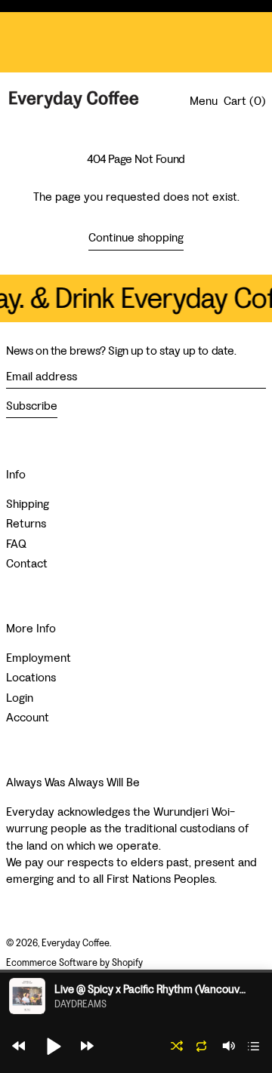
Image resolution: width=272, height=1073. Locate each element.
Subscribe (31, 406)
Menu (204, 101)
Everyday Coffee (76, 942)
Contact (27, 563)
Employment (38, 658)
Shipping (27, 504)
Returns (26, 523)
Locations (31, 677)
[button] (18, 1046)
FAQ (16, 544)
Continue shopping (136, 237)
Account (27, 717)
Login (19, 698)
